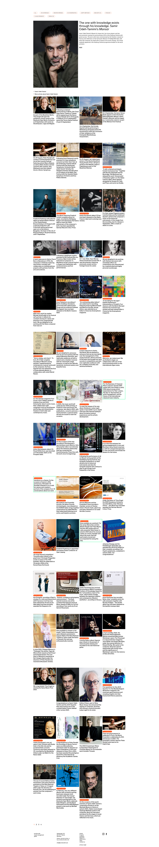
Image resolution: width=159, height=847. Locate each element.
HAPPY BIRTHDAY (38, 552)
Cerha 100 (51, 16)
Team (81, 840)
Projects (82, 835)
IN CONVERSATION (38, 396)
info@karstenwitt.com (62, 842)
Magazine (82, 837)
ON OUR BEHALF (107, 381)
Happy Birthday (85, 12)
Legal (84, 845)
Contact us (82, 842)
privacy (81, 845)
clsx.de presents (39, 16)
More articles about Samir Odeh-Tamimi (46, 94)
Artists (81, 833)
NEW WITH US (37, 257)
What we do (83, 839)
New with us (97, 12)
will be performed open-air (42, 227)
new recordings (58, 12)
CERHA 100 (59, 402)
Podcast (108, 12)
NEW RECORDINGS (107, 167)
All (35, 12)
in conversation (71, 12)
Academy (82, 836)
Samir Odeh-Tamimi (40, 91)
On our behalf (45, 12)
